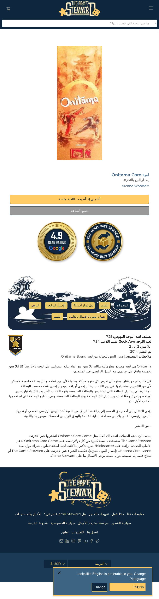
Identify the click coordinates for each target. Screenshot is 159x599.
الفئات (104, 305)
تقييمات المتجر (99, 514)
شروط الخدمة (38, 523)
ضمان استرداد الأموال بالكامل (87, 316)
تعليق (65, 532)
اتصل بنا (92, 532)
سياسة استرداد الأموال (93, 523)
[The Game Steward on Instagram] (73, 542)
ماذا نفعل (118, 514)
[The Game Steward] (79, 8)
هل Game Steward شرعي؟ (65, 514)
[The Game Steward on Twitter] (98, 542)
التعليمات (77, 532)
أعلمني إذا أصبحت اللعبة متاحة (79, 199)
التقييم (57, 316)
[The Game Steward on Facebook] (92, 542)
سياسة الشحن (121, 523)
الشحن (35, 305)
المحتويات (122, 305)
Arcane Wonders (135, 186)
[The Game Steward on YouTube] (86, 542)
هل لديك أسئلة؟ (83, 305)
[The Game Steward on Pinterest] (79, 542)
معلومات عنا (135, 514)
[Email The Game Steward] (61, 542)
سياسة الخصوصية (63, 523)
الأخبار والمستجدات (28, 514)
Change (99, 587)
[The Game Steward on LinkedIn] (67, 542)
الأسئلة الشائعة (56, 305)
